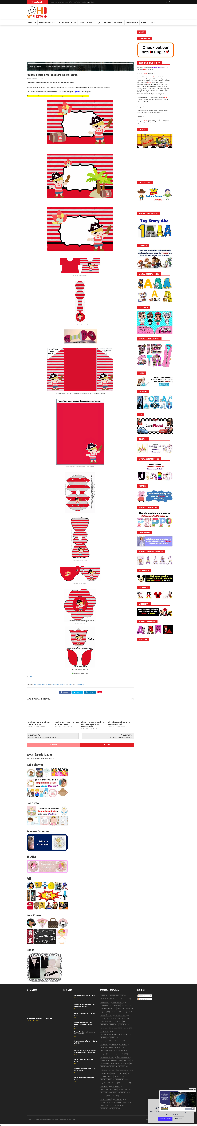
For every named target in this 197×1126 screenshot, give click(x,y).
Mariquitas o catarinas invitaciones (120, 737)
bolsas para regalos (107, 1008)
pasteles (103, 1073)
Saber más (178, 1119)
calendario (114, 1012)
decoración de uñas (107, 1021)
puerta (119, 1076)
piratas (76, 684)
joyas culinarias (118, 1050)
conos (103, 1018)
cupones (123, 1018)
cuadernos (113, 1018)
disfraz (112, 1025)
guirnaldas (104, 1044)
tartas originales (106, 1099)
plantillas (123, 1073)
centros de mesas (106, 1015)
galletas (103, 1038)
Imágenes (107, 22)
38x (35, 684)
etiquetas (114, 1028)
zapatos (114, 1109)
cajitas (103, 1012)
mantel (103, 1060)
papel (114, 1070)
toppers (118, 1099)
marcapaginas (105, 1063)
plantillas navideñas (107, 1076)
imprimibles (55, 684)
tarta (113, 1096)
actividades (104, 1002)
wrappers (104, 1109)
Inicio (31, 67)
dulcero (121, 1025)
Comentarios (143, 999)
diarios (119, 1021)
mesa (127, 1063)
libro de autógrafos (123, 1057)
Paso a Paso (118, 22)
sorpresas (124, 1089)
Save (100, 692)
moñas (112, 1067)
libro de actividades (107, 1057)
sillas (115, 1089)
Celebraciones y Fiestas (67, 22)
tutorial (103, 1102)
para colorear (124, 1070)
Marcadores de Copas (116, 996)
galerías (125, 1034)
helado (114, 1044)
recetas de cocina (106, 1080)
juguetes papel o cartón (117, 1054)
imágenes (117, 1047)
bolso (119, 1008)
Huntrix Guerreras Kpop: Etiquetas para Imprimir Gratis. (67, 2)
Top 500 (143, 22)
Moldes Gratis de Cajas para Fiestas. (40, 1018)
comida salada (120, 1015)
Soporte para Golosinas (120, 999)
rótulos (114, 1083)
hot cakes (123, 1044)
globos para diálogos (107, 1041)
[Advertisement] (80, 44)
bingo (126, 1005)
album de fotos (117, 1002)
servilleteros (104, 1089)
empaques (104, 1028)
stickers (123, 1093)
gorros (120, 1041)
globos (112, 1038)
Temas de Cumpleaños (47, 22)
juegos (103, 1054)
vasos (102, 1105)
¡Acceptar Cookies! (165, 1119)
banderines (104, 1005)
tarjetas (39, 67)
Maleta (103, 996)
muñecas (121, 1067)
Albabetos (32, 22)
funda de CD (104, 1031)
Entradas (142, 996)
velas (110, 1105)
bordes (128, 1008)
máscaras (104, 1070)
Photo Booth (104, 999)
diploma (103, 1025)
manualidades (114, 1060)
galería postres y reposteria (109, 1034)
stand (114, 1093)
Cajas (99, 22)
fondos (48, 684)
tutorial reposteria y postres (119, 1102)
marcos (70, 684)
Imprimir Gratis (132, 22)
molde (103, 1067)
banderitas (116, 1005)
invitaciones (63, 684)
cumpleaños (41, 684)
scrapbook (104, 1086)
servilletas (116, 1086)
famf (30, 676)
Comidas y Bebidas (86, 22)
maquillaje (127, 1060)
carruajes (125, 1012)
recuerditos (119, 1080)
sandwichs (124, 1083)
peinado (113, 1073)
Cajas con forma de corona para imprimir (42, 737)
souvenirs (104, 1093)
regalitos (103, 1083)
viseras (119, 1105)
